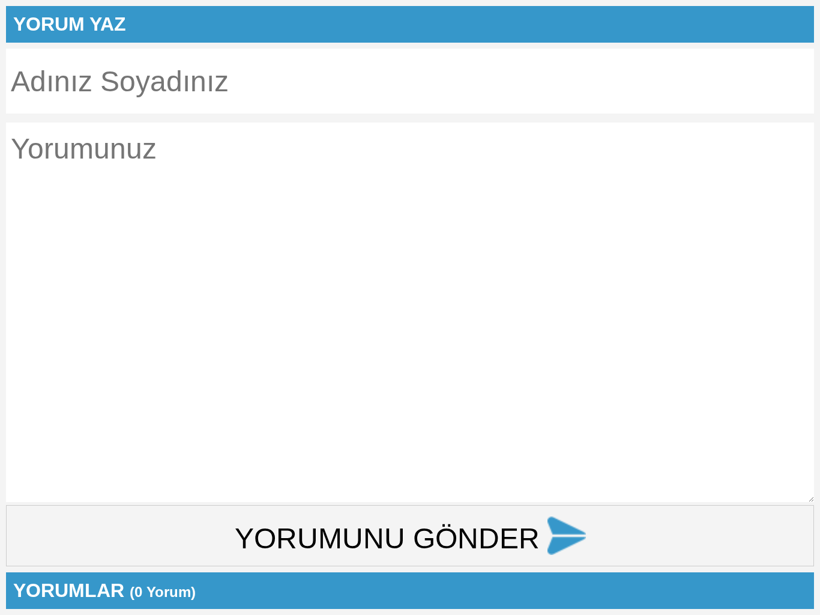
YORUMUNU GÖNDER (391, 538)
